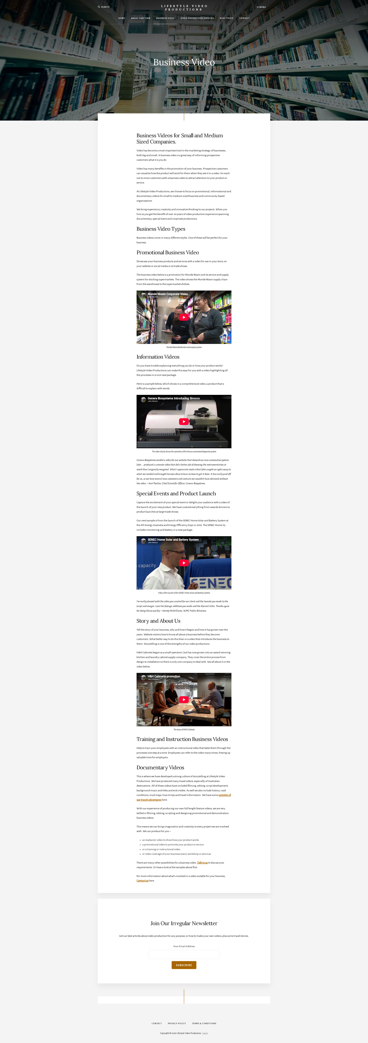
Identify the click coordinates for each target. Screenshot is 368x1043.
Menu (262, 7)
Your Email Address (184, 946)
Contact (141, 880)
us (147, 880)
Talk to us (202, 862)
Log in (205, 1033)
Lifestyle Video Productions (184, 7)
